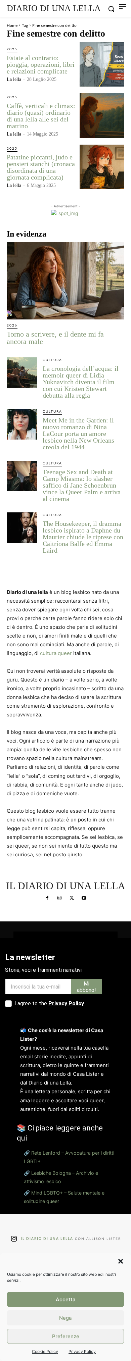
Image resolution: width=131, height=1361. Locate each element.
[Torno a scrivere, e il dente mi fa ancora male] (65, 280)
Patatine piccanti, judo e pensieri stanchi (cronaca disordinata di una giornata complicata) (41, 167)
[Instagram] (59, 898)
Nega (65, 1318)
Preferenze (65, 1336)
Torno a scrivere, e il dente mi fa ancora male (55, 338)
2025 (12, 49)
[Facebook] (47, 898)
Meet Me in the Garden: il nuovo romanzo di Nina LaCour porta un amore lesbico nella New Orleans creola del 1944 (78, 433)
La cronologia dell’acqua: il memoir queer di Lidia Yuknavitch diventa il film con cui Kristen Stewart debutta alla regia (81, 382)
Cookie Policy (45, 1351)
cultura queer (56, 653)
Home (12, 25)
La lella (14, 79)
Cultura (52, 360)
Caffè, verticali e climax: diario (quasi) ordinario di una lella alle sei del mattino (41, 116)
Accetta (66, 1299)
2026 (12, 325)
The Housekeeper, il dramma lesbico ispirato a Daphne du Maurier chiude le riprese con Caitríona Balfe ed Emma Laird (83, 537)
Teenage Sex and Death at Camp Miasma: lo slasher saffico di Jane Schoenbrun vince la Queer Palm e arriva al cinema (82, 485)
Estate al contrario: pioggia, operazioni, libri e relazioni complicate (41, 64)
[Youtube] (84, 898)
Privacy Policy (82, 1351)
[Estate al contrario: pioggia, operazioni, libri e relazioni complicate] (102, 64)
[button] (120, 1261)
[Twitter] (72, 898)
